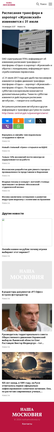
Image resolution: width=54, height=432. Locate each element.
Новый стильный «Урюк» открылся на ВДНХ (24, 147)
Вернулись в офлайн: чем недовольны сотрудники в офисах (21, 136)
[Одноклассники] (18, 120)
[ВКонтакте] (7, 120)
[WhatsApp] (18, 126)
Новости (21, 26)
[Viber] (7, 126)
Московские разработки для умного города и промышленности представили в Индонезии (26, 170)
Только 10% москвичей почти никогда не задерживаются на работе (23, 158)
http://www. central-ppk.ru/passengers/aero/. (25, 113)
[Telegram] (29, 120)
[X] (40, 120)
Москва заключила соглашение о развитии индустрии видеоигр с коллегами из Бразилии (26, 198)
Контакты (27, 423)
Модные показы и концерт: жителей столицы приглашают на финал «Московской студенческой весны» (25, 184)
